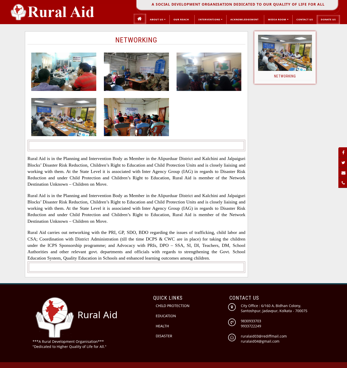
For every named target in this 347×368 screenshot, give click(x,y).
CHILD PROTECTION (173, 305)
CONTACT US (304, 19)
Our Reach (182, 19)
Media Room (277, 19)
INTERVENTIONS (209, 19)
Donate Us (328, 19)
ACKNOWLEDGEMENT (245, 19)
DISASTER (164, 335)
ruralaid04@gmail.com (260, 341)
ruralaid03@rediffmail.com (264, 336)
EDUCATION (166, 315)
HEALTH (162, 326)
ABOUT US (157, 19)
